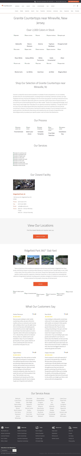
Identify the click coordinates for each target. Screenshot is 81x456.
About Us (71, 431)
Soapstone (66, 11)
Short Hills (29, 414)
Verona (18, 416)
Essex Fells (63, 400)
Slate (72, 11)
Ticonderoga (52, 414)
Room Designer (39, 431)
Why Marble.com (4, 431)
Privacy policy (72, 441)
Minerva (40, 406)
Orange (52, 410)
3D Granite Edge (39, 441)
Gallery (28, 6)
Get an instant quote (73, 1)
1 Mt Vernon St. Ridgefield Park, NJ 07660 (22, 198)
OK (14, 450)
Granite (16, 11)
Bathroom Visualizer (40, 436)
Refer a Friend (4, 441)
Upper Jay (63, 414)
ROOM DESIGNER (41, 6)
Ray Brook (40, 412)
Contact (52, 6)
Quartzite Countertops (22, 438)
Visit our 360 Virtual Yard (61, 1)
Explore (40, 284)
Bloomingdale (40, 398)
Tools (33, 6)
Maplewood (18, 406)
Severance (18, 414)
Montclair (63, 406)
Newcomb (63, 408)
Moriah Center (29, 408)
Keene (63, 402)
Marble (21, 11)
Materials (17, 6)
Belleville (17, 398)
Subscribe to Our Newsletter (8, 447)
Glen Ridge (29, 402)
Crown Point (18, 400)
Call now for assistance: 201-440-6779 (44, 1)
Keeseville (29, 404)
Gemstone (49, 11)
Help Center (54, 431)
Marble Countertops (22, 431)
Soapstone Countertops (22, 441)
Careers (70, 433)
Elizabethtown (40, 400)
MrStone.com (55, 436)
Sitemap (78, 453)
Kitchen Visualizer (39, 433)
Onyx (37, 11)
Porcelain (77, 11)
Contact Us (71, 438)
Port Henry (18, 412)
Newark (52, 408)
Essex (51, 400)
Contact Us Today (40, 236)
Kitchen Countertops (5, 433)
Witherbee (18, 418)
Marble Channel (55, 438)
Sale (48, 6)
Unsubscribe (13, 453)
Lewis (51, 404)
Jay (52, 402)
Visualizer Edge (39, 438)
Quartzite (27, 11)
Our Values (71, 436)
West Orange (29, 416)
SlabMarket (54, 433)
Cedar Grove (63, 398)
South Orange (40, 414)
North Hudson (18, 410)
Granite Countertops (22, 433)
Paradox (63, 410)
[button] (77, 6)
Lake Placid (40, 404)
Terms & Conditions (68, 453)
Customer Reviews (5, 436)
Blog (23, 6)
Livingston (63, 404)
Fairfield (18, 402)
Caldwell (52, 398)
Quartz (32, 11)
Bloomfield (29, 398)
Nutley (29, 410)
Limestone (55, 11)
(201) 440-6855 (22, 204)
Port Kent (29, 412)
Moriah (18, 408)
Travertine (42, 11)
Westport (40, 416)
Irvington (40, 402)
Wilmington (63, 416)
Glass (61, 11)
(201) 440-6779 (22, 202)
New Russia (40, 408)
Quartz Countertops (21, 436)
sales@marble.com (23, 206)
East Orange (29, 400)
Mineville (51, 406)
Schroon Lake (63, 412)
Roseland (51, 412)
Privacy (74, 453)
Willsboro (51, 416)
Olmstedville (40, 410)
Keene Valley (17, 404)
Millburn (29, 406)
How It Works (4, 438)
